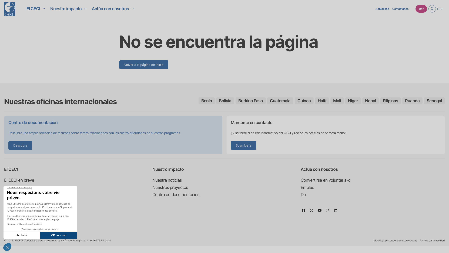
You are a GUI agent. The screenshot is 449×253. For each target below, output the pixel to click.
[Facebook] (305, 212)
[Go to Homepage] (9, 9)
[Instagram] (329, 212)
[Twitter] (313, 212)
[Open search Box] (432, 8)
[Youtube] (321, 212)
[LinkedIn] (337, 212)
